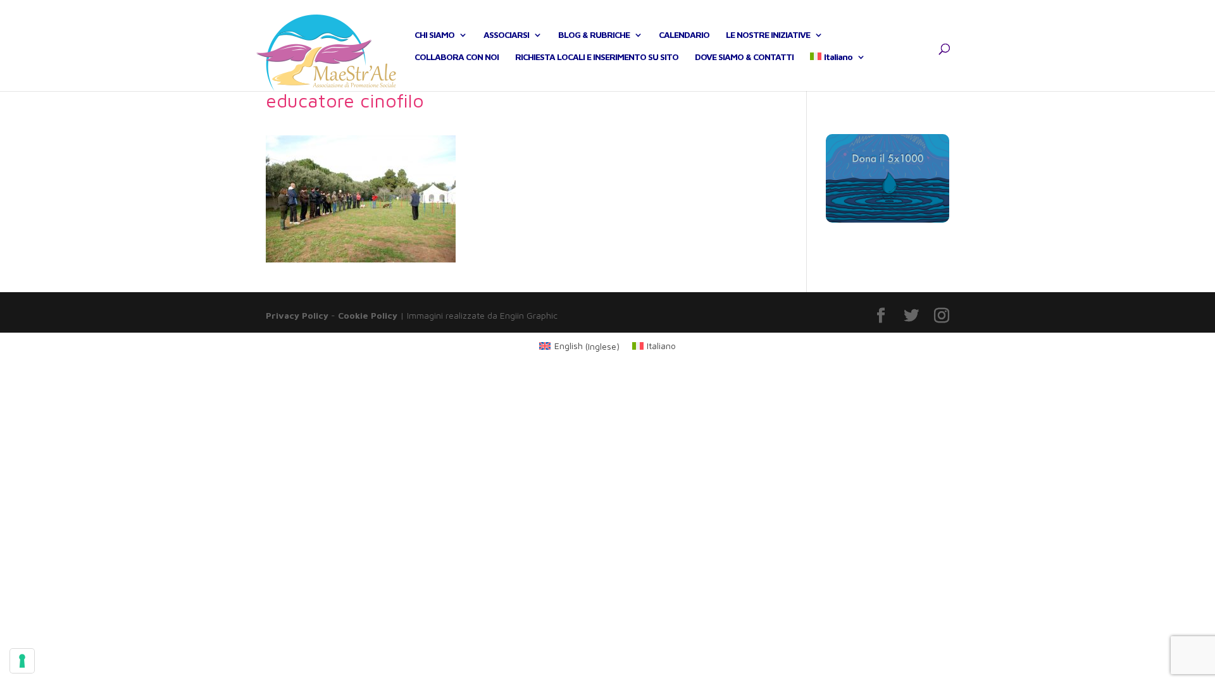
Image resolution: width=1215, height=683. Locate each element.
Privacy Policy (297, 315)
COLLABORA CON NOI (456, 57)
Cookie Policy (367, 315)
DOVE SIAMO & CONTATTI (744, 57)
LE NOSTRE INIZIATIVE (768, 35)
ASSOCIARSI (506, 35)
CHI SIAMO (434, 35)
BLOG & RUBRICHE (594, 35)
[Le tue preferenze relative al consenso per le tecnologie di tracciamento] (22, 661)
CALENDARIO (684, 35)
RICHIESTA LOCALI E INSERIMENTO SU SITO (596, 57)
